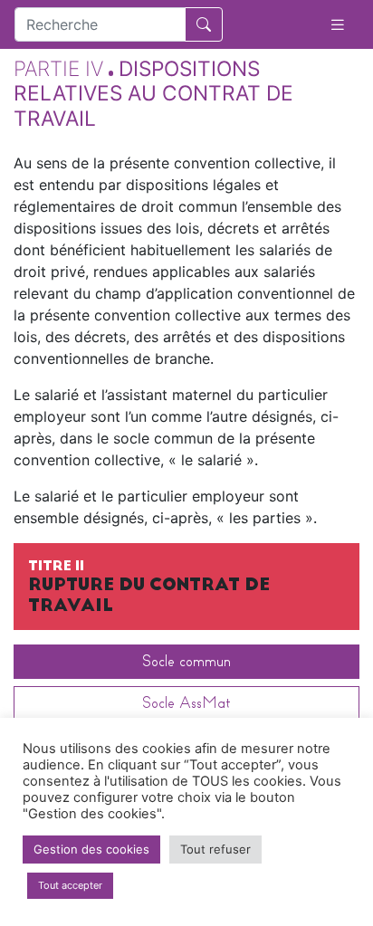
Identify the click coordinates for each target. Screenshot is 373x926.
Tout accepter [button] (70, 885)
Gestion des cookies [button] (91, 849)
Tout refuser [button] (215, 849)
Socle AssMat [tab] (186, 702)
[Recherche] (204, 24)
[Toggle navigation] (338, 25)
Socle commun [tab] (186, 661)
